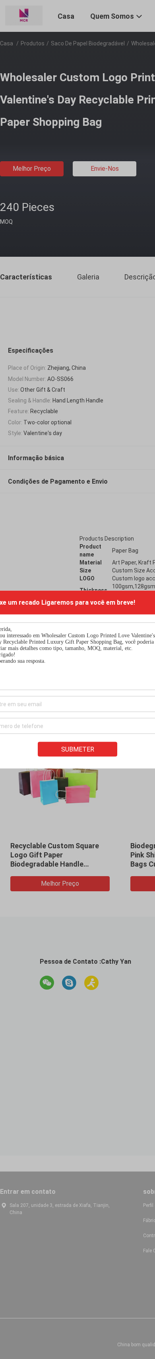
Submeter (77, 749)
